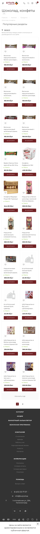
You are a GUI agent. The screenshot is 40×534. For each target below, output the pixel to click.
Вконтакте (14, 511)
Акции (20, 416)
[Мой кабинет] (32, 3)
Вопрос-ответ (20, 484)
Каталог (20, 412)
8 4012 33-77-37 (20, 492)
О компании (20, 436)
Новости (20, 448)
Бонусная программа (20, 425)
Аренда (20, 439)
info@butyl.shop (21, 496)
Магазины (20, 463)
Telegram (20, 511)
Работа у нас (20, 442)
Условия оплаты (20, 466)
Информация (20, 459)
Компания (20, 432)
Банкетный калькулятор (20, 420)
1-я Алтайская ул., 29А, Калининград (22, 502)
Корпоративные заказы (20, 445)
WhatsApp (25, 511)
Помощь (20, 479)
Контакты (20, 451)
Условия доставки (20, 469)
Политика (20, 472)
